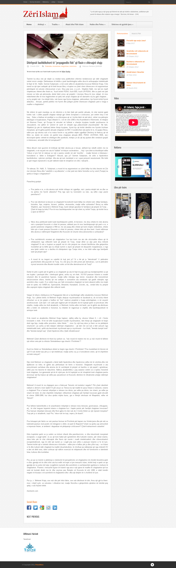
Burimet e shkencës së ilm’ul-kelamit (136, 62)
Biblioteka (45, 2)
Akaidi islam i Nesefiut (135, 72)
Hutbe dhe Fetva (97, 24)
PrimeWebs (39, 565)
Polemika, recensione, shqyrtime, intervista (60, 66)
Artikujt (42, 24)
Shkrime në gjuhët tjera (122, 24)
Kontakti (60, 2)
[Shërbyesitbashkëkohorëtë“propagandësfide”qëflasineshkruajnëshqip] (64, 62)
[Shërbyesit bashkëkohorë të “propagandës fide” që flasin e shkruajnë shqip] (67, 46)
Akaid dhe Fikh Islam (75, 24)
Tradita (55, 24)
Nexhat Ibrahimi (35, 2)
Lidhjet (53, 2)
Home (25, 2)
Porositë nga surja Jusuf (136, 40)
